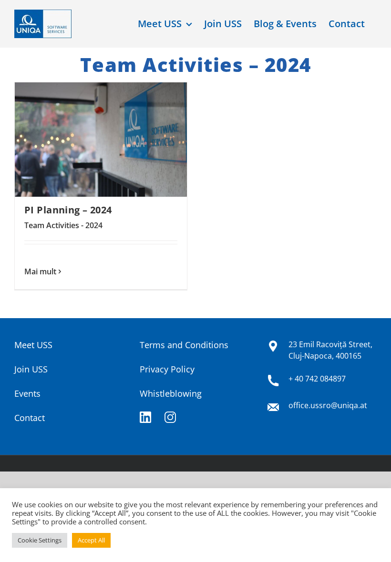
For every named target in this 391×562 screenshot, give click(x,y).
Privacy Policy (167, 369)
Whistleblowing (171, 393)
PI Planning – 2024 (68, 209)
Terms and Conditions (184, 345)
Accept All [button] (91, 540)
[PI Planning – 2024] (101, 139)
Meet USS (33, 345)
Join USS (31, 369)
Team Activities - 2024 (63, 225)
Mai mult (40, 271)
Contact (29, 417)
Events (27, 393)
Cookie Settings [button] (40, 540)
